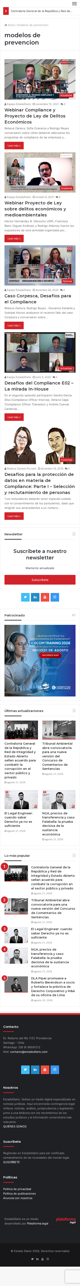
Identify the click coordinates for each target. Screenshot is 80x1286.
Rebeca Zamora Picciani (21, 468)
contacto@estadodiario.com (28, 1051)
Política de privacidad (17, 1189)
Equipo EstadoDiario (18, 104)
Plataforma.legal (37, 1223)
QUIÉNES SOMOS (14, 1126)
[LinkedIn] (35, 597)
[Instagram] (55, 597)
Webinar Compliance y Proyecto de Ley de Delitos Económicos (34, 116)
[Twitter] (25, 597)
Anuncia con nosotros (17, 1198)
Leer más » (14, 145)
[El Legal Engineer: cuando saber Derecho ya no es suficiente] (21, 799)
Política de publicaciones (19, 1193)
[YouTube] (45, 597)
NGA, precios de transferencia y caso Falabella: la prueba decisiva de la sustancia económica (58, 823)
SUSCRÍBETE (11, 1162)
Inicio (11, 25)
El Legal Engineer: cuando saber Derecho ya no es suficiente (18, 819)
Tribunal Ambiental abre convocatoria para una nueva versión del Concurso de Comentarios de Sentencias (57, 756)
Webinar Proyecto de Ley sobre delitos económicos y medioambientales (35, 209)
